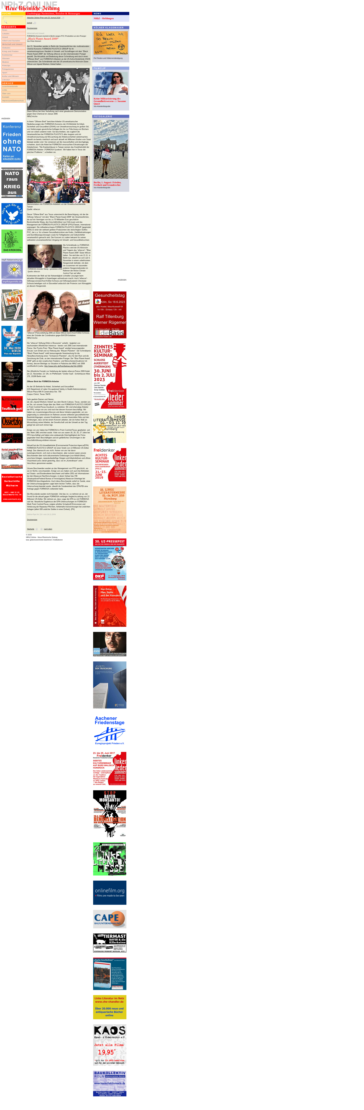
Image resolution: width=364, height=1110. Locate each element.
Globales (6, 48)
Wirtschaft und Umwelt (12, 44)
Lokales (5, 34)
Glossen (6, 58)
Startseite (30, 529)
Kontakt (5, 97)
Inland (5, 37)
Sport (4, 73)
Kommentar (7, 55)
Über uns (6, 93)
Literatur (6, 80)
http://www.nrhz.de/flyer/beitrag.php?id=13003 (63, 366)
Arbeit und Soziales (11, 41)
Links (4, 90)
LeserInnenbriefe (10, 86)
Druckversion (32, 28)
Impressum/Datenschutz (13, 101)
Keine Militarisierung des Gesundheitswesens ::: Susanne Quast (110, 101)
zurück (29, 23)
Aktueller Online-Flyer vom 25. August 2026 (43, 18)
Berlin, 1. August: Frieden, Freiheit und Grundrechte (107, 183)
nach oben (48, 529)
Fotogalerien (8, 69)
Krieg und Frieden (10, 51)
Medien (5, 62)
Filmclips (6, 65)
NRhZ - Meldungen (104, 18)
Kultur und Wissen (10, 76)
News (4, 30)
